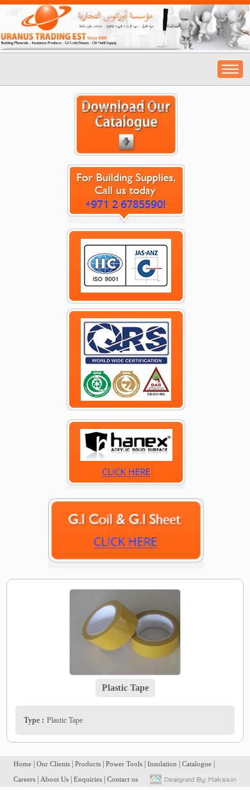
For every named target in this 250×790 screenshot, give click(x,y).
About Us (54, 779)
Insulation (162, 764)
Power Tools (124, 764)
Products (88, 764)
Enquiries (88, 779)
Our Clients (53, 764)
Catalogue (197, 764)
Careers (24, 779)
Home (22, 764)
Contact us (122, 779)
